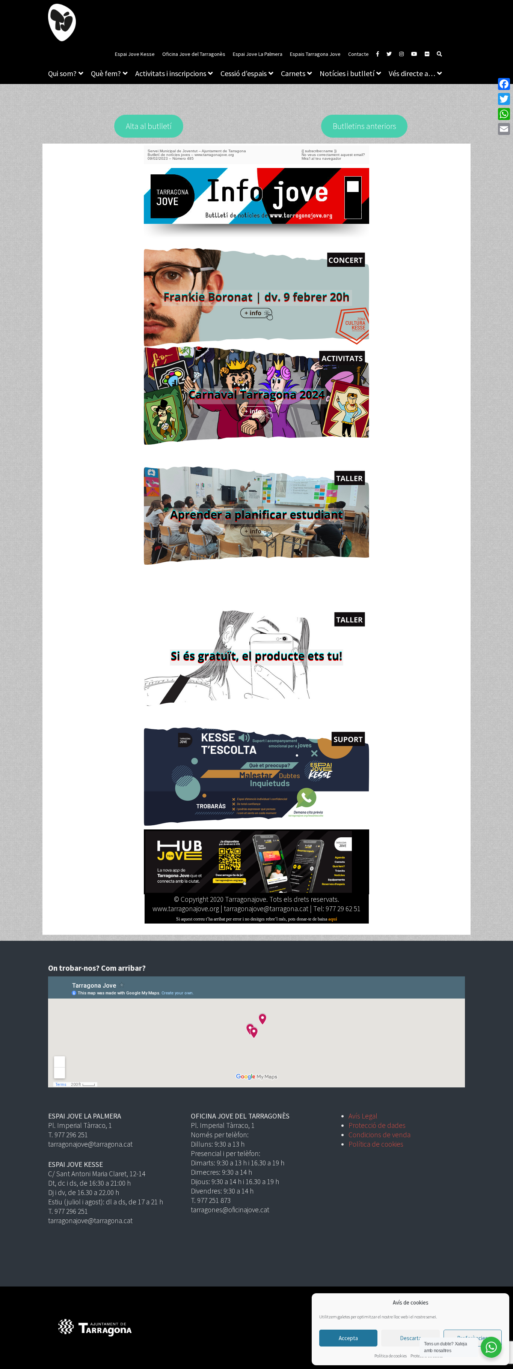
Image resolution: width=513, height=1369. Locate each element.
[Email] (503, 128)
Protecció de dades (377, 1125)
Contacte (358, 54)
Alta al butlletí (149, 126)
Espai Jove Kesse (135, 54)
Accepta (348, 1338)
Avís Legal (363, 1115)
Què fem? (106, 73)
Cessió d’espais (243, 73)
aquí (332, 919)
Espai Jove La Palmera (257, 54)
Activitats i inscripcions (170, 73)
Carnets (293, 73)
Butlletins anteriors (364, 126)
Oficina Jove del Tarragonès (193, 54)
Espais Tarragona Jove (315, 54)
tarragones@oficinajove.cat (230, 1209)
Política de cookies (390, 1356)
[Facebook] (503, 83)
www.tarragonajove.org (214, 155)
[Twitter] (503, 98)
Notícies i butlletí (347, 73)
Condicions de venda (379, 1134)
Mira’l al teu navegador (321, 158)
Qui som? (62, 73)
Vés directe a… (412, 73)
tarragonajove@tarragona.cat (90, 1144)
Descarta (410, 1338)
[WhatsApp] (503, 113)
